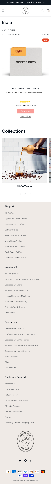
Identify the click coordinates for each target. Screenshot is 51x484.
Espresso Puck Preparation (17, 290)
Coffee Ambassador (14, 412)
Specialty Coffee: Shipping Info (19, 423)
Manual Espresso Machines (17, 296)
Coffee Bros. (21, 480)
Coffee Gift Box (12, 230)
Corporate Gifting (13, 389)
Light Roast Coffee (13, 241)
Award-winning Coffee (15, 235)
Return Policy (11, 395)
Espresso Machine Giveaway (18, 351)
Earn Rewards (11, 357)
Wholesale (10, 384)
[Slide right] (30, 194)
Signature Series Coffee (16, 219)
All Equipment (12, 274)
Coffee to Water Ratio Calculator (20, 334)
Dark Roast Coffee (13, 252)
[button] (3, 10)
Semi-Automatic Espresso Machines (22, 279)
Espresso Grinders (13, 285)
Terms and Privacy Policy (16, 400)
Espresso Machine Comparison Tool (21, 345)
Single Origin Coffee (14, 224)
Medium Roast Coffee (15, 246)
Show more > (10, 30)
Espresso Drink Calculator (17, 340)
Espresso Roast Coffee (15, 258)
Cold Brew (10, 313)
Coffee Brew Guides (14, 329)
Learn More (25, 116)
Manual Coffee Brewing (16, 301)
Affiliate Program (13, 406)
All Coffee (22, 186)
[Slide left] (20, 194)
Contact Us (10, 417)
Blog (7, 362)
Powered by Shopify (32, 480)
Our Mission (10, 368)
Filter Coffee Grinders (15, 307)
